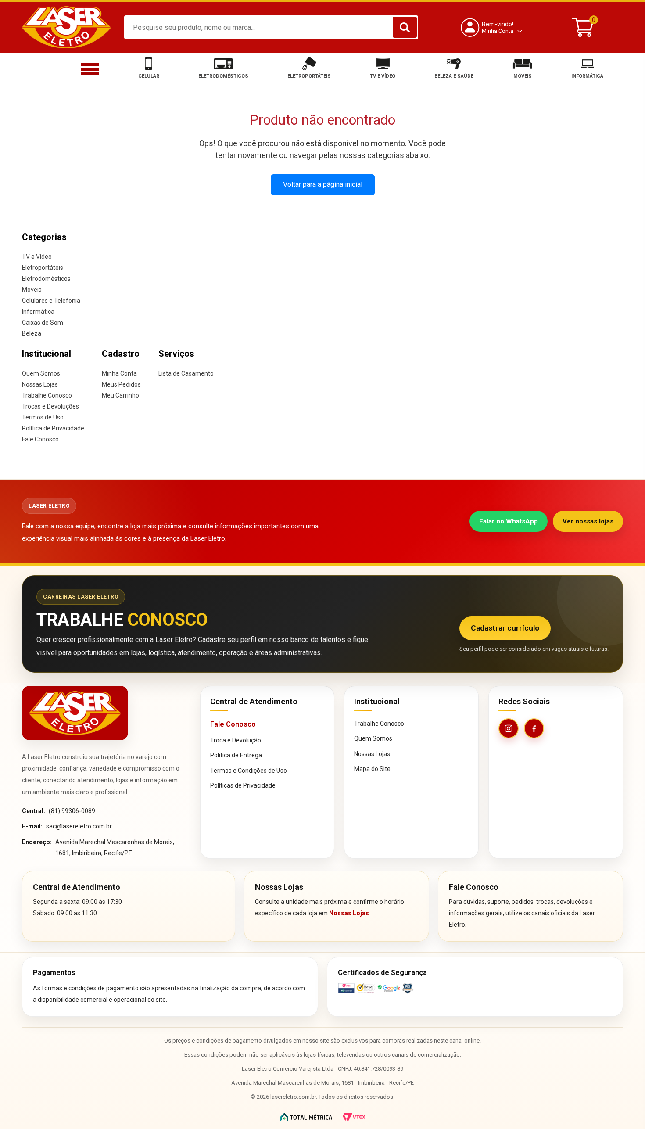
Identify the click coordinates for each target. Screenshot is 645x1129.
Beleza (31, 333)
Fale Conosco (40, 439)
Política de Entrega (236, 755)
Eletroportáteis (42, 267)
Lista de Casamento (186, 373)
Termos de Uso (43, 417)
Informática (38, 311)
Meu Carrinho (120, 395)
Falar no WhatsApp (508, 521)
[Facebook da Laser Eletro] (534, 728)
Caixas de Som (42, 322)
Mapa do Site (372, 768)
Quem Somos (41, 373)
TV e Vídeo (37, 256)
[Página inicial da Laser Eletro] (75, 713)
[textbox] (271, 27)
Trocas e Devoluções (50, 406)
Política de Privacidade (53, 428)
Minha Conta (119, 373)
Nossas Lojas (40, 384)
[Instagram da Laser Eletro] (508, 728)
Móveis (32, 289)
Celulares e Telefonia (51, 300)
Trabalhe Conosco (47, 395)
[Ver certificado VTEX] (475, 988)
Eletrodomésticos (46, 278)
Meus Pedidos (121, 384)
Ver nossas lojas (588, 521)
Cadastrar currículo (505, 628)
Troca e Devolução (235, 740)
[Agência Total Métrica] (306, 1117)
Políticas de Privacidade (243, 785)
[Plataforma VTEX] (354, 1117)
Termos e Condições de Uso (248, 770)
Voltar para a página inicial (322, 184)
